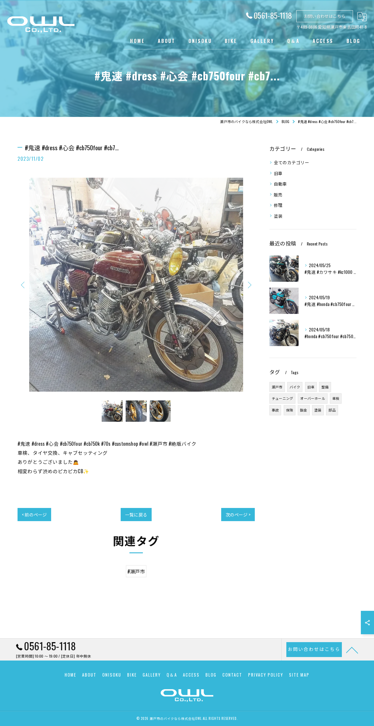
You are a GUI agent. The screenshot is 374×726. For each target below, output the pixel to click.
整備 (324, 386)
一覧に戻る (136, 514)
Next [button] (249, 285)
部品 (331, 409)
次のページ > (238, 514)
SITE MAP (299, 675)
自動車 (280, 184)
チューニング (282, 398)
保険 (289, 409)
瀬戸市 (277, 386)
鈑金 (303, 409)
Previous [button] (23, 285)
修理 (278, 205)
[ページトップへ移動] (352, 650)
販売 (278, 194)
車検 (335, 398)
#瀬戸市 (136, 571)
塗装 (278, 216)
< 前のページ (34, 514)
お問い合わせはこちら (324, 16)
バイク (295, 386)
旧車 (278, 173)
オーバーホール (312, 398)
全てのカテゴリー (291, 162)
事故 (275, 409)
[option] (136, 285)
